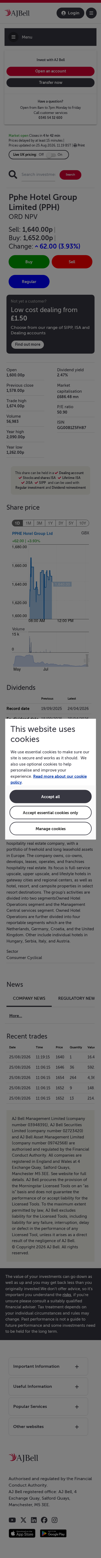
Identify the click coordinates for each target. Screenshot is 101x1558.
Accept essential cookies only (50, 812)
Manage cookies (51, 828)
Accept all (50, 796)
